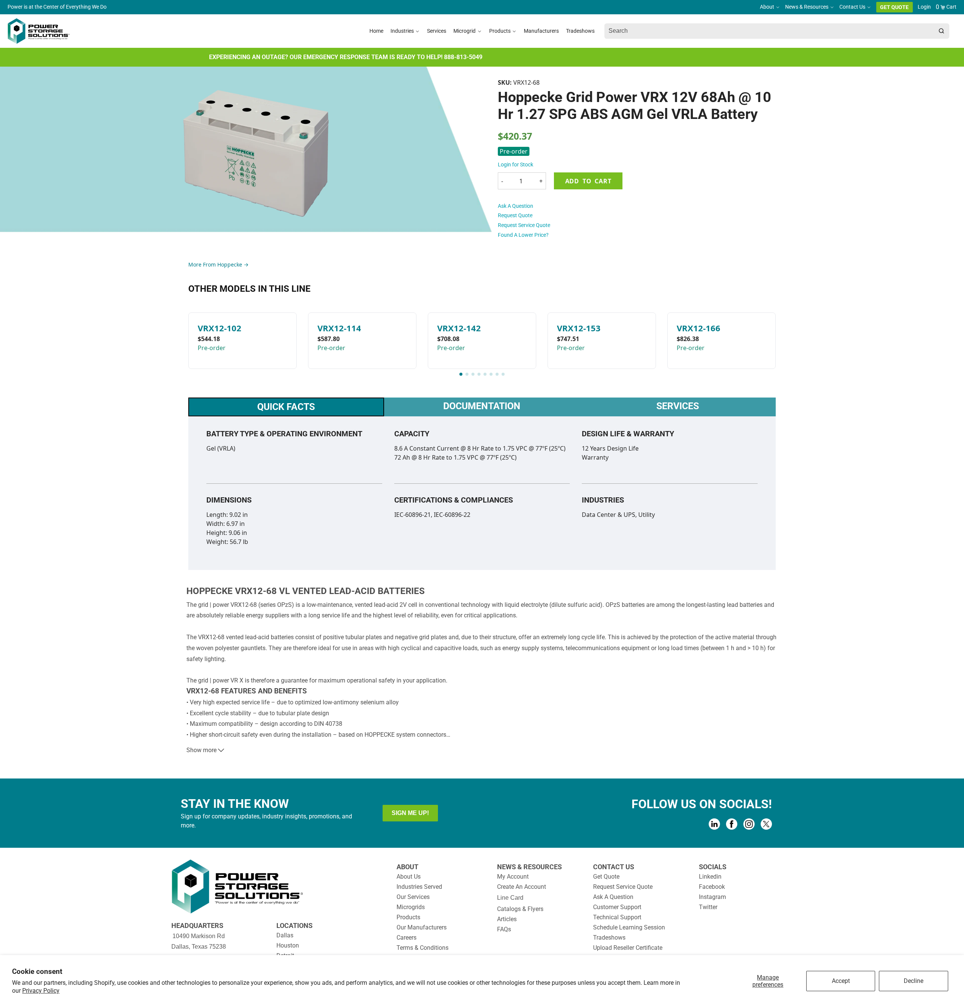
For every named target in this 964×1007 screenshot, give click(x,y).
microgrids (411, 907)
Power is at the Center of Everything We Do (57, 7)
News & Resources (806, 7)
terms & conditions (422, 947)
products (408, 917)
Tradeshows (580, 31)
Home (376, 31)
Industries (402, 31)
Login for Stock (515, 164)
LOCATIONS (294, 925)
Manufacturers (541, 31)
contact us (613, 867)
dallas (284, 935)
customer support (617, 907)
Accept (841, 980)
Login (924, 7)
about (407, 867)
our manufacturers (422, 927)
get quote (606, 876)
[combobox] (768, 31)
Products (500, 31)
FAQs (504, 929)
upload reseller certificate (627, 947)
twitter (708, 907)
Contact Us (852, 7)
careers (406, 937)
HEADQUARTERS (197, 925)
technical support (617, 917)
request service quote (524, 225)
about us (409, 876)
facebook (712, 886)
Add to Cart (588, 181)
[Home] (39, 31)
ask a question (515, 206)
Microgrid (464, 31)
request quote (515, 215)
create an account (521, 886)
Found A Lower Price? (523, 235)
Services (436, 31)
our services (413, 896)
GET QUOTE (894, 7)
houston (287, 945)
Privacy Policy (40, 990)
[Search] (941, 31)
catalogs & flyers (520, 909)
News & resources (529, 867)
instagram (712, 896)
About (767, 7)
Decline (913, 980)
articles (507, 919)
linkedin (710, 876)
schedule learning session (629, 927)
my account (513, 876)
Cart (951, 7)
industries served (419, 886)
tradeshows (609, 937)
